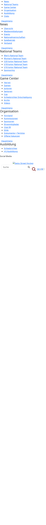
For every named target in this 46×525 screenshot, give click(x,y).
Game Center (10, 7)
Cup (6, 94)
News (6, 1)
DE (38, 169)
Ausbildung (9, 13)
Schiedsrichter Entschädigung (18, 97)
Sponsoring (9, 70)
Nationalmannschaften (14, 37)
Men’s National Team (13, 55)
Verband (8, 43)
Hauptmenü (7, 21)
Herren (7, 82)
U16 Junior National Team (15, 67)
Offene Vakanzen (12, 136)
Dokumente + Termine (14, 133)
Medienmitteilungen (13, 31)
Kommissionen (11, 118)
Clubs (6, 16)
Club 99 (7, 127)
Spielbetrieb (9, 40)
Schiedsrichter (10, 148)
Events (7, 34)
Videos (7, 103)
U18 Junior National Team (15, 64)
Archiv (7, 100)
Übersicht (8, 28)
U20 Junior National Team (15, 61)
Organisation (10, 10)
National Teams (11, 4)
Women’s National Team (15, 58)
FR (42, 169)
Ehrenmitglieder (11, 124)
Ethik (6, 130)
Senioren (8, 91)
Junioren (8, 88)
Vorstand (8, 115)
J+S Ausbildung (11, 151)
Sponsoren (9, 121)
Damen (7, 85)
